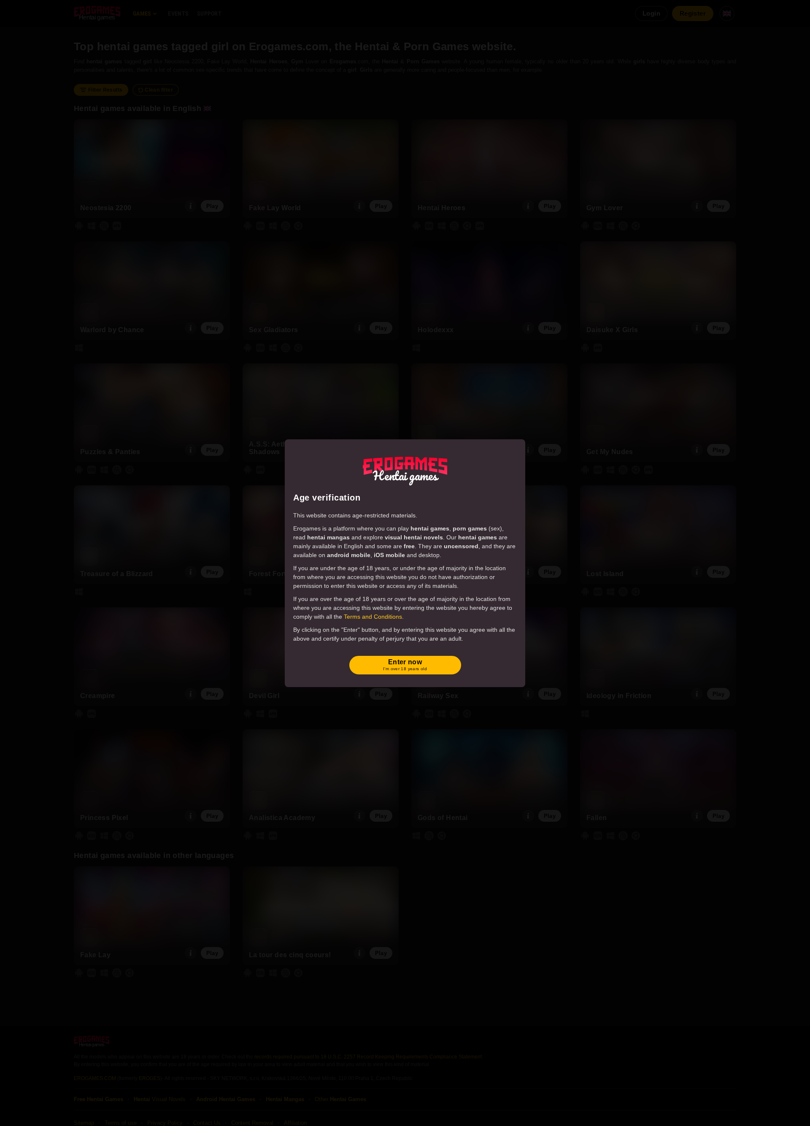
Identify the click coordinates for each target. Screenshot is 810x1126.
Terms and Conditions (373, 616)
